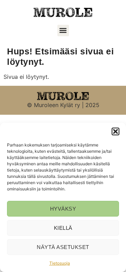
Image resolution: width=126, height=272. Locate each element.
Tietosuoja (59, 263)
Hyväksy (63, 209)
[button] (115, 131)
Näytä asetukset (63, 247)
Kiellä (63, 228)
